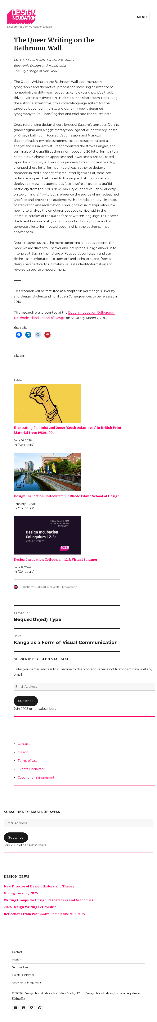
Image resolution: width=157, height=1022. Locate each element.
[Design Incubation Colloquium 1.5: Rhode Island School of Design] (69, 472)
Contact (24, 744)
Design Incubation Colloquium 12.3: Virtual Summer (55, 559)
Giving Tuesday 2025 (21, 893)
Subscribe (26, 701)
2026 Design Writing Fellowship (30, 907)
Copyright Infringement (36, 777)
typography (69, 586)
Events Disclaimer (31, 769)
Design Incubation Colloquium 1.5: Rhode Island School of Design (67, 496)
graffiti (57, 586)
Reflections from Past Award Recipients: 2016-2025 (44, 914)
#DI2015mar (45, 586)
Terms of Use (28, 760)
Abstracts (28, 586)
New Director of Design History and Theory (39, 886)
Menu (142, 17)
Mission (23, 752)
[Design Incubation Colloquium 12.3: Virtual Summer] (69, 535)
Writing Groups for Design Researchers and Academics (48, 900)
